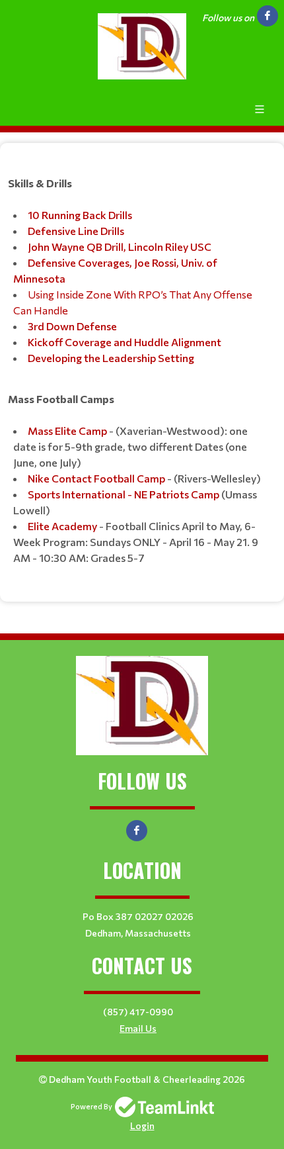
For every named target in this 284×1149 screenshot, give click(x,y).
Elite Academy (62, 526)
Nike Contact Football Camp (96, 478)
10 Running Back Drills (80, 214)
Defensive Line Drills (76, 230)
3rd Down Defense (72, 326)
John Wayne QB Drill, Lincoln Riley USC (119, 246)
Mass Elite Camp (67, 430)
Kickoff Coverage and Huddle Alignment (124, 342)
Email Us (138, 1028)
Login (142, 1125)
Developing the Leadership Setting (111, 357)
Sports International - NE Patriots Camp (123, 494)
